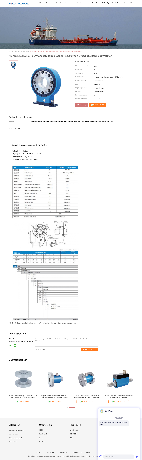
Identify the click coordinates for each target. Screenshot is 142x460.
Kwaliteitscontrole (83, 3)
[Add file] (100, 456)
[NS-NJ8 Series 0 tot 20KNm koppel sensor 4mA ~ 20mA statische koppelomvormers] (124, 379)
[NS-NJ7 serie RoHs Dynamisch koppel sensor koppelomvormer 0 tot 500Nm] (95, 379)
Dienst (41, 438)
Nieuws (76, 452)
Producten (49, 3)
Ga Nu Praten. (116, 3)
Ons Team (42, 442)
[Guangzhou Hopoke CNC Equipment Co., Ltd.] (19, 3)
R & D (71, 438)
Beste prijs (82, 105)
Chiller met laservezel (15, 438)
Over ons (59, 3)
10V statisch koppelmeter (47, 323)
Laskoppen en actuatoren (16, 430)
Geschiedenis (43, 434)
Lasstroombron (13, 434)
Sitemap (88, 452)
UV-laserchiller (13, 442)
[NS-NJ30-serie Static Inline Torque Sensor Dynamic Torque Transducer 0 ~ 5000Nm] (63, 379)
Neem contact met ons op (100, 3)
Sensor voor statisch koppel (67, 323)
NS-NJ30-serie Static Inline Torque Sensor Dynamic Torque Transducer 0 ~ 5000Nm (63, 396)
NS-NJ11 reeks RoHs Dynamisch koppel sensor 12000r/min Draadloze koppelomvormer (56, 51)
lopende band (74, 430)
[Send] (136, 456)
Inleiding (41, 430)
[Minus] (137, 411)
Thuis (41, 3)
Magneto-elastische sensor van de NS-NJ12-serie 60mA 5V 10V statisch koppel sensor (31, 396)
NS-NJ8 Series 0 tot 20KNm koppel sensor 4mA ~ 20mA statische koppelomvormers (124, 396)
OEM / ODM (73, 434)
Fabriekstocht (69, 3)
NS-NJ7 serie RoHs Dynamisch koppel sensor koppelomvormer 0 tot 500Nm (95, 396)
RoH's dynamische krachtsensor (25, 323)
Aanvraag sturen (89, 349)
